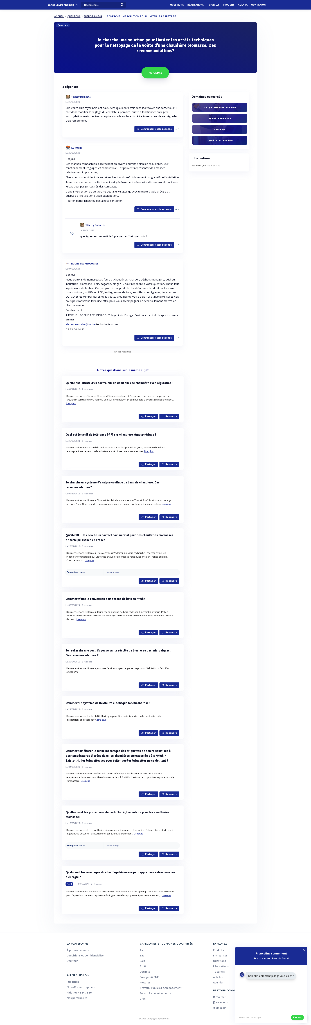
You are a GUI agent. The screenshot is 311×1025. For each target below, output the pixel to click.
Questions (177, 4)
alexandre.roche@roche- (81, 324)
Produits (229, 4)
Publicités (73, 981)
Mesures (145, 982)
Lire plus (71, 403)
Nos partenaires (77, 998)
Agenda (243, 4)
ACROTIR (76, 147)
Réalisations (195, 4)
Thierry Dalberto (81, 96)
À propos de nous (78, 950)
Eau (142, 955)
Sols (142, 961)
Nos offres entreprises (80, 987)
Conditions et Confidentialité (85, 955)
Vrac (142, 998)
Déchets (145, 971)
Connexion (258, 4)
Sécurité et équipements (155, 993)
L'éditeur (72, 961)
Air (141, 950)
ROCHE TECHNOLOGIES (84, 263)
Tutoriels (213, 4)
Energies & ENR (149, 977)
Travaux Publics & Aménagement (161, 988)
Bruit (143, 966)
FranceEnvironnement (60, 5)
